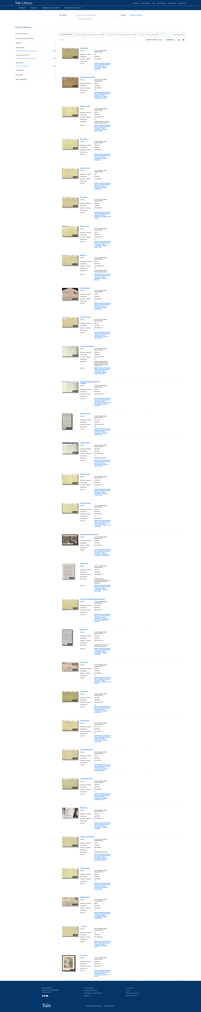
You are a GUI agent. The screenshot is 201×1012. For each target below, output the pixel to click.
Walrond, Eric (84, 48)
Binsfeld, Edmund (85, 897)
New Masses (83, 197)
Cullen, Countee (84, 720)
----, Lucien (83, 926)
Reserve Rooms (172, 3)
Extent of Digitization (25, 38)
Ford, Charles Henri (85, 503)
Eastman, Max (84, 563)
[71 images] (70, 387)
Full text (89, 19)
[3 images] (70, 202)
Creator (19, 75)
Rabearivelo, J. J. (84, 139)
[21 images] (70, 873)
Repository (20, 48)
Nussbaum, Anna (85, 168)
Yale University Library (28, 3)
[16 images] (70, 294)
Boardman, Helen (85, 868)
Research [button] (22, 8)
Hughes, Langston (85, 443)
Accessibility (130, 988)
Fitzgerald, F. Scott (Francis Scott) (89, 534)
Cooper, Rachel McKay (86, 749)
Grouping (19, 63)
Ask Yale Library (161, 3)
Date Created (21, 79)
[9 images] (70, 53)
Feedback (87, 995)
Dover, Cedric (84, 629)
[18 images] (70, 231)
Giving (128, 990)
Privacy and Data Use (132, 993)
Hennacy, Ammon (85, 474)
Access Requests (145, 3)
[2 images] (70, 539)
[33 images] (70, 260)
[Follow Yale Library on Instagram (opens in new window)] (44, 996)
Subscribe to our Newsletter (93, 993)
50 (170, 39)
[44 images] (70, 448)
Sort (153, 39)
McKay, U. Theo (84, 226)
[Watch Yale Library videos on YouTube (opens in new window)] (47, 996)
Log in (153, 3)
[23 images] (70, 82)
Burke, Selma (83, 807)
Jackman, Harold (85, 413)
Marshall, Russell (85, 288)
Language (20, 70)
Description (83, 19)
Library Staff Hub (131, 995)
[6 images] (70, 173)
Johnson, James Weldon (86, 346)
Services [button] (33, 8)
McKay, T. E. (83, 255)
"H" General (83, 955)
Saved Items (136, 3)
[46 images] (70, 111)
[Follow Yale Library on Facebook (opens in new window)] (42, 996)
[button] (123, 15)
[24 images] (70, 725)
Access (18, 43)
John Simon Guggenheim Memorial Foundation (89, 382)
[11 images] (70, 479)
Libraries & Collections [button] (50, 8)
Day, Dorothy (84, 662)
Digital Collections (23, 27)
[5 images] (70, 144)
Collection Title (22, 55)
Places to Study (182, 3)
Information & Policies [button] (72, 8)
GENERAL (105, 67)
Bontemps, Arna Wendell (87, 837)
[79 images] (70, 351)
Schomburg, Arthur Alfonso (87, 77)
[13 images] (70, 666)
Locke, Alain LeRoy (85, 317)
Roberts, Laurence (85, 106)
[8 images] (67, 637)
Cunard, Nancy (84, 691)
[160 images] (67, 421)
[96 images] (70, 696)
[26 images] (70, 508)
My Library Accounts (90, 990)
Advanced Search (136, 15)
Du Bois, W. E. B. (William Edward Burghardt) (92, 599)
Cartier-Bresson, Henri (86, 778)
